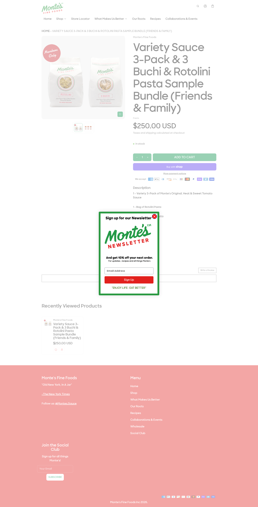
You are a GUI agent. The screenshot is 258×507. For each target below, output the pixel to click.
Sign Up (129, 279)
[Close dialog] (154, 216)
